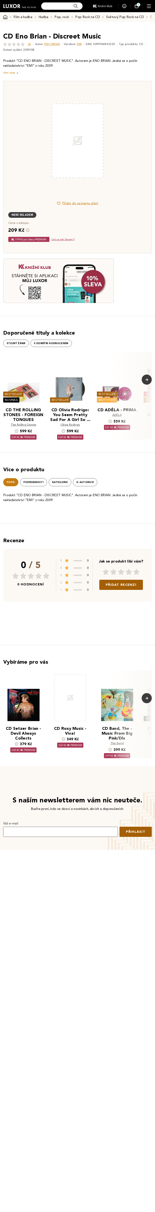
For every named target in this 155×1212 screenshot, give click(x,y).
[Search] (76, 6)
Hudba (43, 17)
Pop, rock (61, 17)
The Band (117, 743)
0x (29, 44)
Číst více (9, 73)
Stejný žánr (16, 343)
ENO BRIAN (52, 44)
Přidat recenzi (121, 585)
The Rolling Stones (23, 424)
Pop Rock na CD (87, 17)
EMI (79, 44)
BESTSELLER (13, 394)
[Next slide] (123, 141)
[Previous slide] (32, 141)
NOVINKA (11, 400)
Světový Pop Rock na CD (125, 17)
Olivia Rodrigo (70, 424)
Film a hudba (23, 17)
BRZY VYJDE (107, 400)
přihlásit (135, 832)
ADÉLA (117, 415)
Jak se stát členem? (63, 239)
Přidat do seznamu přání (80, 203)
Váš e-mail (10, 823)
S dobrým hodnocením (51, 343)
